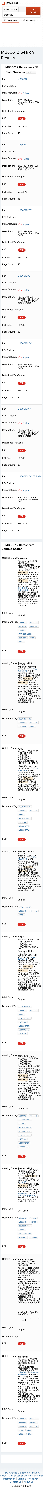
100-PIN (22, 630)
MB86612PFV (24, 830)
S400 (29, 1430)
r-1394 (22, 1182)
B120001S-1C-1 (25, 1131)
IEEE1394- (23, 590)
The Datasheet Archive (10, 3)
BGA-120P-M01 (24, 818)
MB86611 (33, 1422)
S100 (32, 638)
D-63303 (22, 727)
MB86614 (34, 1372)
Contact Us (15, 1482)
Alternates (30, 20)
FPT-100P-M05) (25, 634)
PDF (21, 119)
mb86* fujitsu (25, 1434)
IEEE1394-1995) (26, 1195)
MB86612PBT (24, 826)
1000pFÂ (33, 1237)
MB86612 (22, 622)
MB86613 (22, 1372)
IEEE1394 (22, 588)
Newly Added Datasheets (16, 1472)
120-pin (22, 1124)
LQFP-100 (22, 822)
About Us (28, 1482)
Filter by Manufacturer (15, 72)
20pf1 (21, 642)
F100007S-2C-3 (25, 1120)
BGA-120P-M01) (25, 1127)
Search (33, 12)
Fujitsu (25, 93)
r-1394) (33, 1218)
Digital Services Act (28, 1478)
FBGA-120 (22, 1034)
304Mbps (22, 638)
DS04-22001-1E (25, 719)
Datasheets (11, 20)
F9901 (32, 727)
